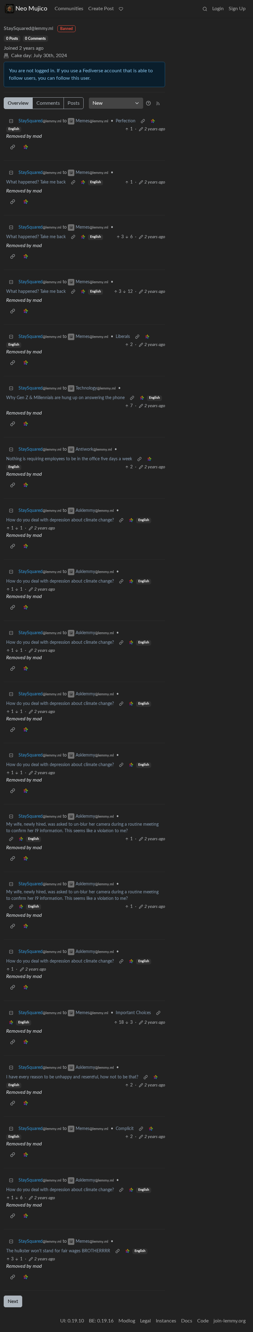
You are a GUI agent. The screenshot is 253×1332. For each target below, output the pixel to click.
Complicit (125, 1129)
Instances (166, 1320)
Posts (74, 103)
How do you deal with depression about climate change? (60, 520)
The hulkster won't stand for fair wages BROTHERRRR (58, 1251)
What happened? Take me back (36, 182)
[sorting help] (148, 103)
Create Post (101, 8)
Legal (145, 1320)
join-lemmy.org (230, 1320)
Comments (48, 103)
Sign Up (237, 8)
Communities (69, 8)
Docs (186, 1320)
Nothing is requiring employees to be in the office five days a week (69, 459)
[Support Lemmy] (121, 8)
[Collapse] (11, 121)
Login (218, 8)
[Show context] (143, 121)
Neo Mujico (31, 9)
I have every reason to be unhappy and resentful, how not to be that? (72, 1077)
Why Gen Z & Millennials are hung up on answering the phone (65, 398)
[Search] (205, 8)
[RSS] (158, 103)
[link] (153, 121)
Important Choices (133, 1013)
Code (203, 1320)
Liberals (123, 337)
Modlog (126, 1320)
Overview (18, 103)
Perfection (125, 121)
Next (13, 1301)
